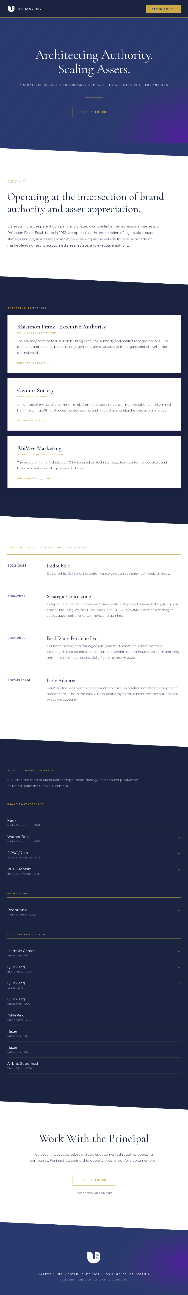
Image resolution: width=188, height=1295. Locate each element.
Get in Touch (94, 1180)
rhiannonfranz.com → (33, 362)
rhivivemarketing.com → (35, 478)
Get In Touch (163, 9)
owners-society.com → (34, 420)
